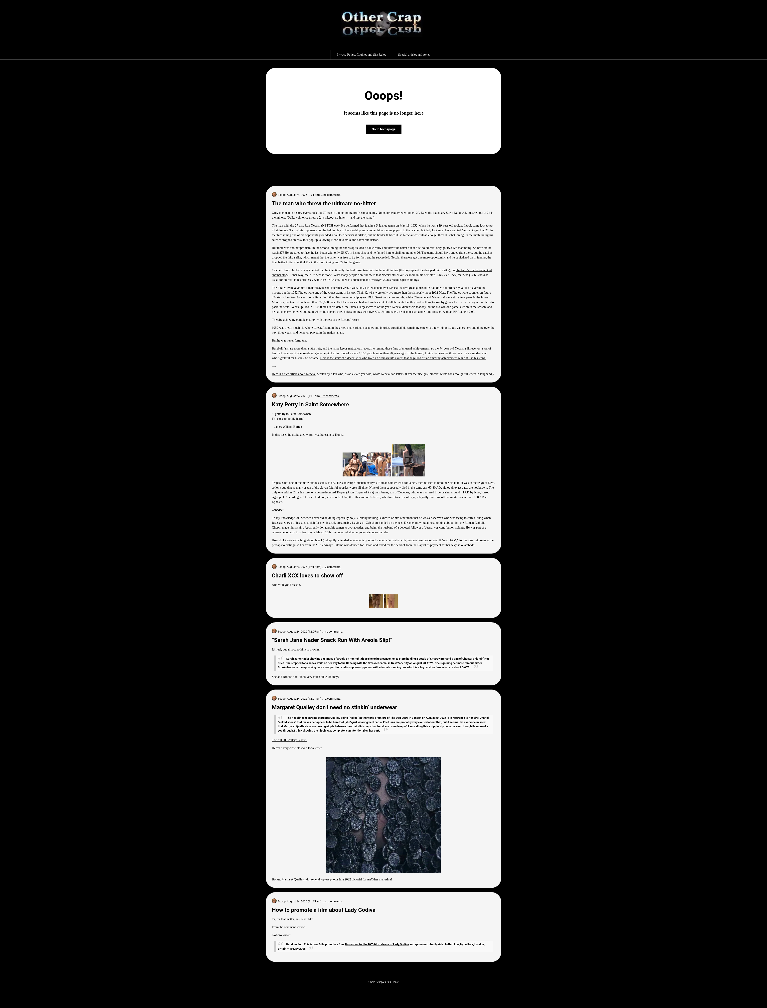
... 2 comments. (330, 396)
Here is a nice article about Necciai (294, 374)
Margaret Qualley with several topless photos (310, 879)
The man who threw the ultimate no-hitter (324, 203)
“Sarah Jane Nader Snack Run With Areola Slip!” (332, 640)
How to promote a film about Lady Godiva (324, 910)
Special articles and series (414, 54)
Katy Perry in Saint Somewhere (310, 404)
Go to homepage (383, 129)
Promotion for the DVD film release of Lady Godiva (377, 944)
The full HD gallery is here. (289, 740)
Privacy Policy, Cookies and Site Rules (361, 54)
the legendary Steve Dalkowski (448, 212)
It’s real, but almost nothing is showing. (296, 649)
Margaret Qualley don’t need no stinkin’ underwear (334, 707)
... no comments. (330, 194)
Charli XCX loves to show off (307, 575)
